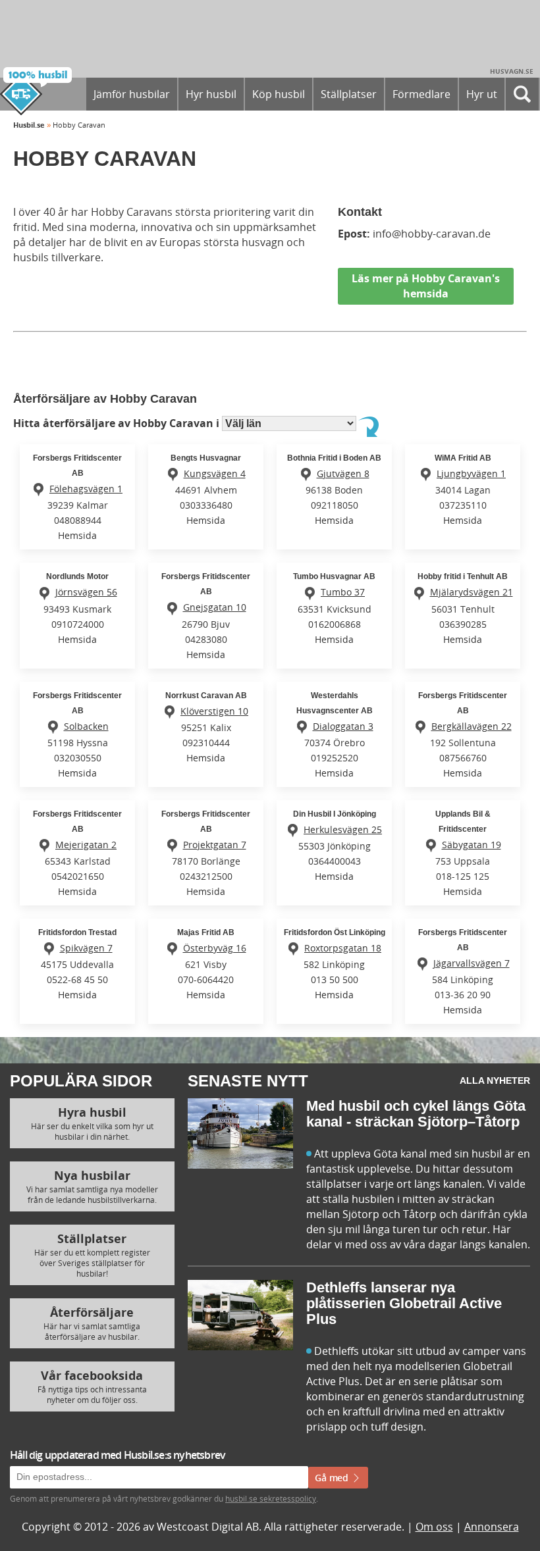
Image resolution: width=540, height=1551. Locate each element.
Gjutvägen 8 (343, 473)
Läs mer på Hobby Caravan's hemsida (426, 286)
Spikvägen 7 (86, 948)
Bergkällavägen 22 (471, 726)
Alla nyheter (495, 1080)
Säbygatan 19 (471, 844)
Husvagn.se (511, 71)
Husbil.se (29, 125)
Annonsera (491, 1526)
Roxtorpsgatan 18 (342, 948)
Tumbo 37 (343, 592)
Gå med (333, 1477)
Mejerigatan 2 (86, 844)
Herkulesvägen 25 (343, 829)
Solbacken (86, 726)
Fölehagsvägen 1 (85, 488)
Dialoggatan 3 (343, 726)
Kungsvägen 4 (215, 473)
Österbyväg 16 (214, 948)
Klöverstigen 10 (214, 711)
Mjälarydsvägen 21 (471, 592)
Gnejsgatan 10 (214, 607)
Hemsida (77, 535)
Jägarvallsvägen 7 (471, 963)
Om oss (434, 1526)
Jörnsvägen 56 (86, 592)
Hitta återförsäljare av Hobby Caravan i (117, 423)
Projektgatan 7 (214, 844)
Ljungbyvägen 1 (471, 473)
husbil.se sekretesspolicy (270, 1498)
